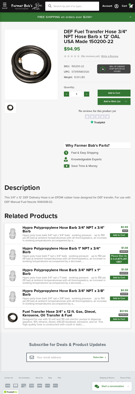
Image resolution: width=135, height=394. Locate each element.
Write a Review (109, 56)
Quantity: (69, 87)
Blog (50, 378)
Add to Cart (119, 235)
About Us (39, 378)
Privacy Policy (125, 378)
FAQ (59, 378)
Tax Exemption (24, 378)
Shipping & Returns (107, 378)
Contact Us (8, 378)
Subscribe (98, 357)
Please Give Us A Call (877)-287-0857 (119, 259)
